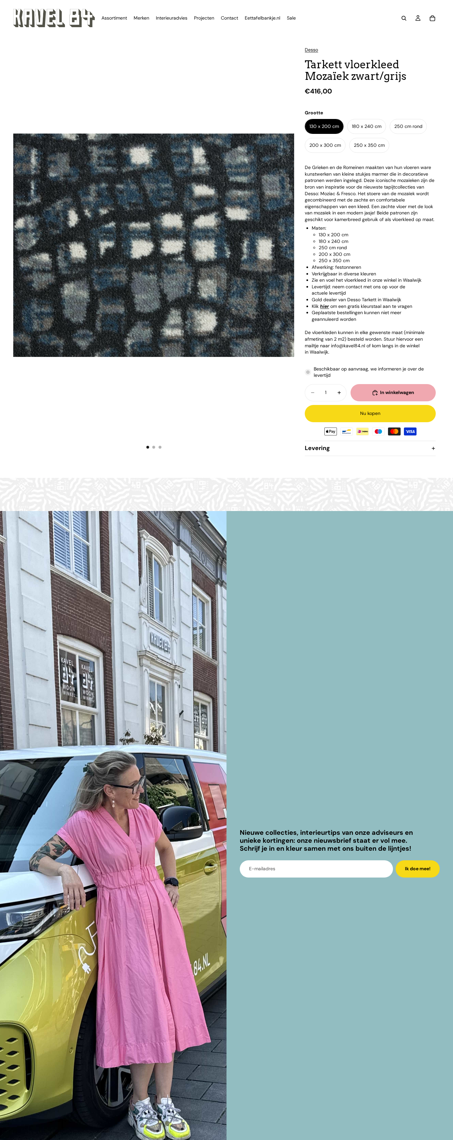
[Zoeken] (404, 18)
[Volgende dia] (287, 245)
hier (324, 306)
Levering (317, 448)
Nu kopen (370, 413)
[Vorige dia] (20, 245)
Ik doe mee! (417, 869)
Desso (311, 50)
